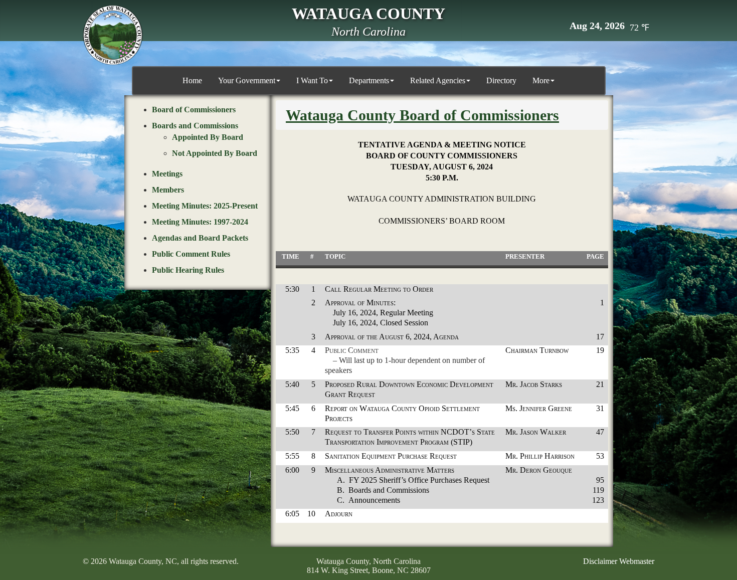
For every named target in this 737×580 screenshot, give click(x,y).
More (540, 80)
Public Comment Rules (191, 254)
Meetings (167, 173)
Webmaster (636, 561)
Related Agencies (437, 80)
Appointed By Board (207, 137)
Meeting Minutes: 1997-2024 (200, 222)
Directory (501, 80)
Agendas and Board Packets (200, 238)
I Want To (312, 80)
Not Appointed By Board (214, 153)
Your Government (246, 80)
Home (192, 80)
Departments (369, 80)
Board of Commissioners (194, 109)
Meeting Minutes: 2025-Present (205, 206)
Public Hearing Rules (188, 270)
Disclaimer (600, 561)
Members (168, 189)
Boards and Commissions (195, 125)
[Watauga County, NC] (113, 35)
